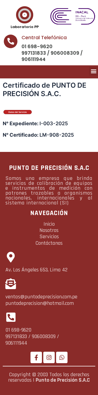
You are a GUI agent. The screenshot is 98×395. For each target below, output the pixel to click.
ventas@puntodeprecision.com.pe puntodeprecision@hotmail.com (41, 300)
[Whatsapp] (62, 357)
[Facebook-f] (36, 357)
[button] (93, 71)
